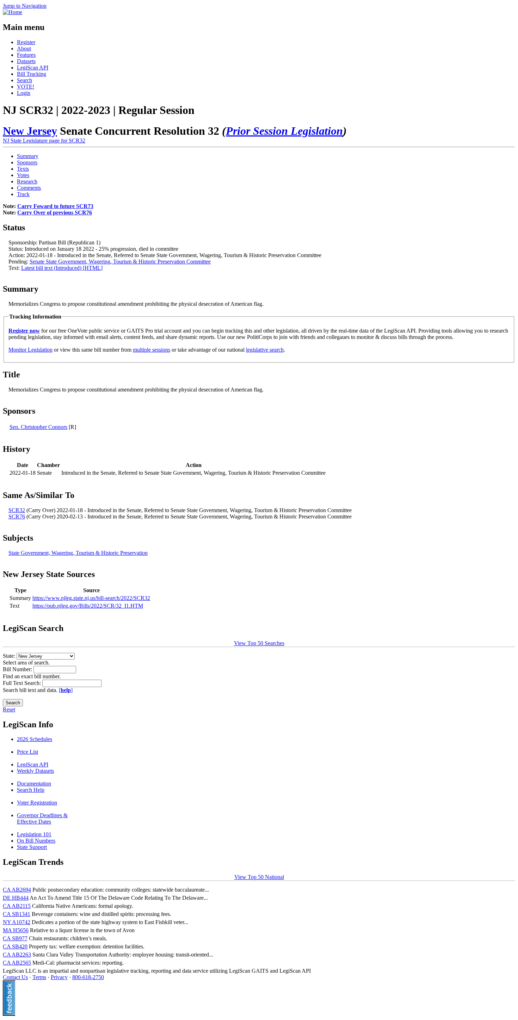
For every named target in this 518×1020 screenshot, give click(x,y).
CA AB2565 (17, 963)
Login (23, 93)
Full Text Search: (22, 683)
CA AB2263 (17, 955)
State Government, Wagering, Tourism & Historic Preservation (78, 553)
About (24, 48)
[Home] (12, 12)
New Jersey (30, 131)
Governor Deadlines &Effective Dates (42, 818)
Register (26, 42)
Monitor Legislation (30, 350)
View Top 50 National (259, 877)
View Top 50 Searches (259, 643)
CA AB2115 (17, 906)
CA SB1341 (16, 914)
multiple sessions (151, 350)
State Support (32, 847)
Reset (9, 709)
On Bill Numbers (36, 841)
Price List (27, 752)
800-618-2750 (88, 977)
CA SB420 (15, 946)
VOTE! (25, 87)
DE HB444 (16, 898)
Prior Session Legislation (284, 131)
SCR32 (16, 510)
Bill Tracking (31, 74)
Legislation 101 (34, 834)
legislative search (265, 350)
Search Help (30, 790)
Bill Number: (18, 669)
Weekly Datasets (35, 771)
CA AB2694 (17, 890)
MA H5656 (16, 930)
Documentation (34, 784)
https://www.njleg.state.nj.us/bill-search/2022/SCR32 (91, 598)
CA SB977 (15, 938)
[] (66, 690)
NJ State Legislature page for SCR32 (44, 141)
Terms (39, 977)
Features (26, 55)
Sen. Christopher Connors (38, 427)
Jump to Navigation (25, 6)
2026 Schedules (34, 739)
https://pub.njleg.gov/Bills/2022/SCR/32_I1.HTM (87, 606)
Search (24, 80)
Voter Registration (37, 803)
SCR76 (16, 517)
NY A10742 (16, 922)
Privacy (59, 977)
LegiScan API (32, 68)
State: (10, 656)
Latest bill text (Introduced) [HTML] (62, 268)
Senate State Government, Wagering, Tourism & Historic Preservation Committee (120, 262)
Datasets (26, 61)
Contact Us (15, 977)
